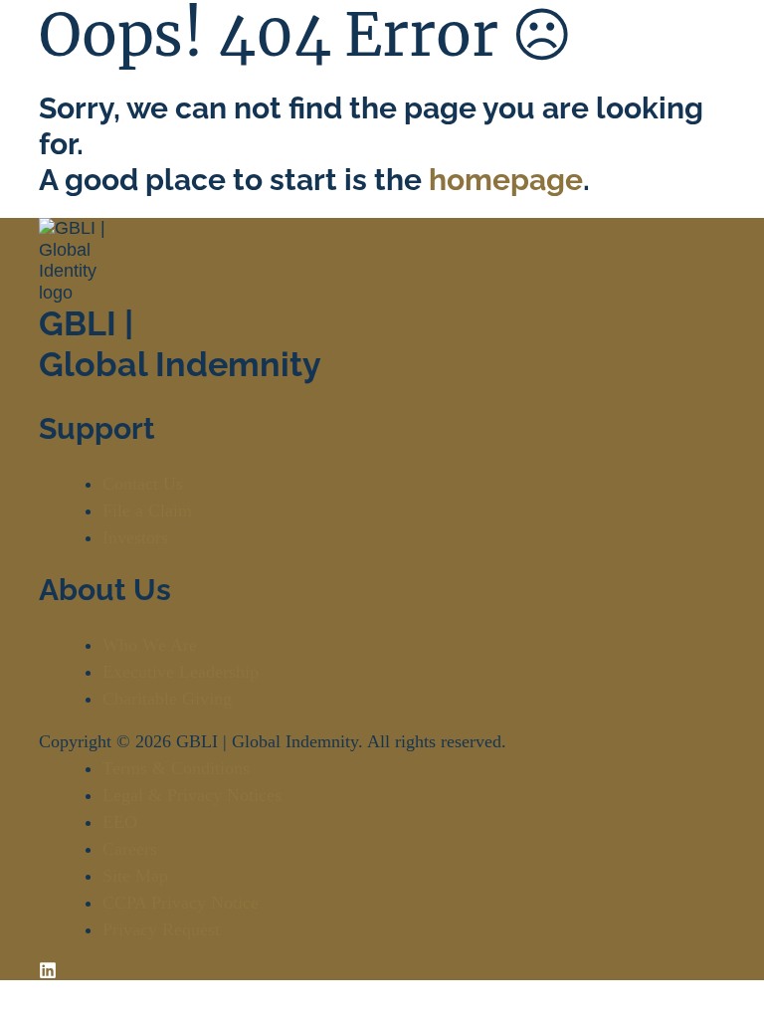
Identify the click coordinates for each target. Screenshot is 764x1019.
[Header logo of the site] (70, 58)
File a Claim (147, 510)
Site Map (135, 876)
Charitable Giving (167, 699)
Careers (129, 849)
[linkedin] (48, 969)
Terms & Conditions (176, 768)
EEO (119, 822)
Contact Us (142, 484)
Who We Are (149, 645)
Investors (135, 537)
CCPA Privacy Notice (180, 903)
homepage (506, 179)
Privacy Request (161, 929)
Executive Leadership (180, 672)
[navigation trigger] (705, 58)
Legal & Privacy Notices (192, 795)
